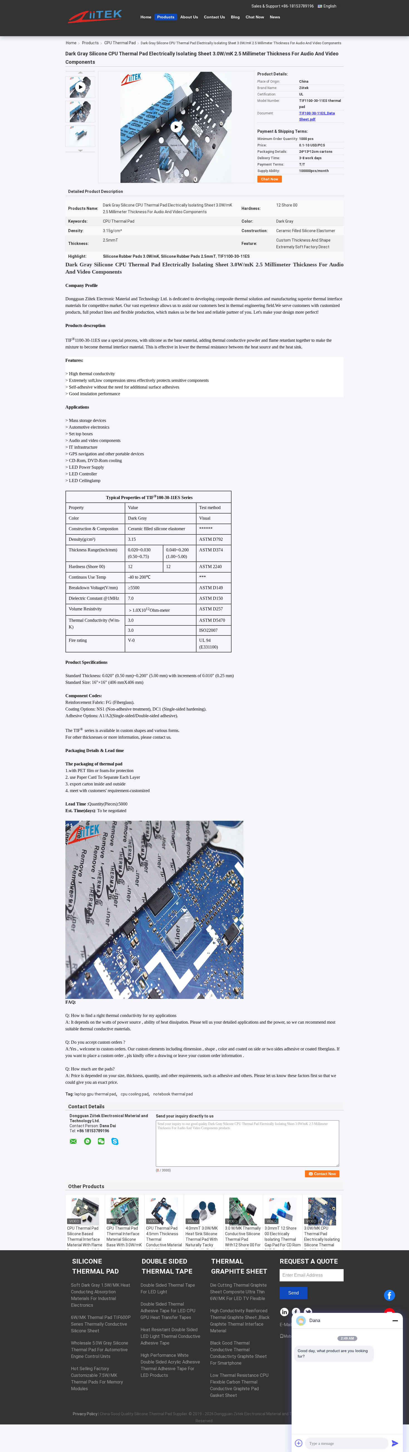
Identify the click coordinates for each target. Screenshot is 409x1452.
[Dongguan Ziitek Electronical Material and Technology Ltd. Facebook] (296, 1312)
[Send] (395, 1443)
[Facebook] (389, 1295)
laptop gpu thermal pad (95, 1094)
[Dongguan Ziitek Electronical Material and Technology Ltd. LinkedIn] (284, 1312)
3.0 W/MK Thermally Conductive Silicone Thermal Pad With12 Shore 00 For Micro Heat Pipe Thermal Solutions (243, 1242)
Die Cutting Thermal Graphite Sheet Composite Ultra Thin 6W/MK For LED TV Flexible (238, 1292)
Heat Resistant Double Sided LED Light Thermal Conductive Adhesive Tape (170, 1336)
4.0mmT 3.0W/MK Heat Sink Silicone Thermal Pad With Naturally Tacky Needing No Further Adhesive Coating (203, 1242)
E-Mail (286, 1324)
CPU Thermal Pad (120, 43)
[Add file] (299, 1443)
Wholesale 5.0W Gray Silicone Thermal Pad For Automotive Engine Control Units (99, 1349)
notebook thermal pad (173, 1094)
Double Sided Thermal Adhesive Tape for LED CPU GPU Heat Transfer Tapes (168, 1310)
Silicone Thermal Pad (95, 1266)
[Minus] (395, 1320)
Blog (235, 17)
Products (165, 17)
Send (293, 1293)
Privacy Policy (85, 1414)
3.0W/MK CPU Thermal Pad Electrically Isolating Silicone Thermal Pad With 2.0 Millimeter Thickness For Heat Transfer (322, 1247)
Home (146, 17)
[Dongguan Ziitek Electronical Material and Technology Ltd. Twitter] (308, 1312)
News (275, 17)
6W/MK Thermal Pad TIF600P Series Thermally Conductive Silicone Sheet (101, 1324)
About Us (189, 17)
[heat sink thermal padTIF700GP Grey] (176, 127)
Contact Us (214, 17)
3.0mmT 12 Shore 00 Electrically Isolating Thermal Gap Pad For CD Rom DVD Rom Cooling (283, 1239)
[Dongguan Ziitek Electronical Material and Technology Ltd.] (96, 16)
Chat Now (255, 17)
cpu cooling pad (135, 1094)
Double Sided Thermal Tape (167, 1266)
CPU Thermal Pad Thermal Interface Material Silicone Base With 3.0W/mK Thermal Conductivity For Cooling (124, 1245)
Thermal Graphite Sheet (239, 1266)
